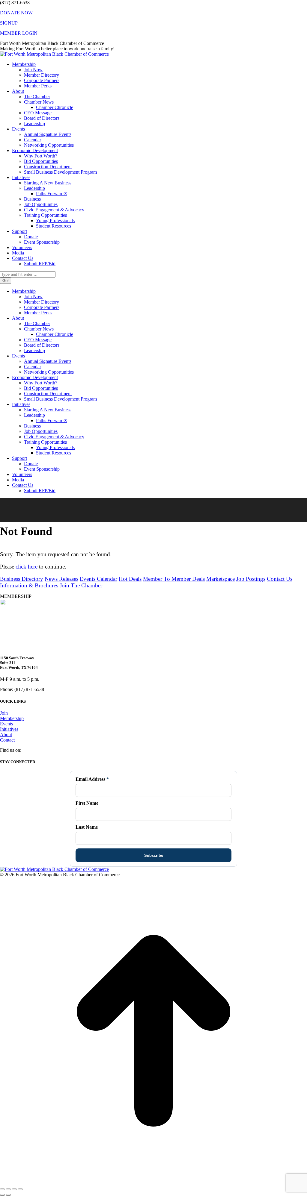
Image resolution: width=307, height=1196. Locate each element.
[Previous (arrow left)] (2, 1195)
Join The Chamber (81, 585)
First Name (87, 803)
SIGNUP (9, 22)
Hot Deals (130, 579)
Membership (12, 718)
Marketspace (220, 579)
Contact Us (279, 579)
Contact (7, 739)
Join (4, 713)
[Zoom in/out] (20, 1189)
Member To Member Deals (174, 579)
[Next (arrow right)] (8, 1195)
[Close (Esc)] (2, 1189)
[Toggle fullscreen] (14, 1189)
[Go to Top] (153, 1182)
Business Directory (21, 579)
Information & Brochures (29, 585)
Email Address (92, 779)
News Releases (61, 579)
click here (26, 566)
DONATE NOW (16, 12)
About (6, 734)
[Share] (8, 1189)
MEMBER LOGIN (18, 33)
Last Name (87, 827)
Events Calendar (98, 579)
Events (6, 723)
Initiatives (9, 729)
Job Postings (250, 579)
